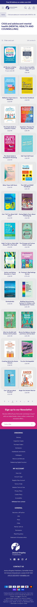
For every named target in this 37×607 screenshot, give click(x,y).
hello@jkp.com (24, 575)
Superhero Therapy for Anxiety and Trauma (27, 127)
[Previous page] (4, 401)
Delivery (18, 437)
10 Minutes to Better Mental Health (10, 67)
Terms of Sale (18, 484)
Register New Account (18, 480)
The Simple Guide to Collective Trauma (10, 127)
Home (3, 14)
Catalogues (18, 455)
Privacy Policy (18, 491)
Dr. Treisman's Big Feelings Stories (27, 273)
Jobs (18, 516)
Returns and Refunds (18, 458)
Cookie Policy (18, 494)
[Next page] (32, 401)
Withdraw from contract (18, 501)
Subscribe (7, 424)
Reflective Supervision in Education (10, 98)
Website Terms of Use (18, 487)
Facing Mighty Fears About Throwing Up (27, 215)
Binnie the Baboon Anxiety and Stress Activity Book (27, 333)
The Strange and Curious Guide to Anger (27, 244)
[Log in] (29, 8)
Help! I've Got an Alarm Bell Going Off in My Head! (9, 244)
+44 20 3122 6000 (13, 575)
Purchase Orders (18, 444)
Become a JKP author (18, 512)
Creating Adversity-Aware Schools (10, 362)
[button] (2, 7)
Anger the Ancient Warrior (27, 390)
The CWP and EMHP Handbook (27, 185)
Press (18, 519)
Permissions (18, 530)
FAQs (18, 523)
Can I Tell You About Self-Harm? (10, 215)
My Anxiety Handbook (27, 98)
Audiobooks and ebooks (18, 451)
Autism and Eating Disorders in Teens (10, 273)
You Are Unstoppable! (27, 361)
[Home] (11, 8)
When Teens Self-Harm (10, 185)
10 (28, 401)
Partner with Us (18, 526)
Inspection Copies (19, 441)
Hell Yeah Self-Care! (27, 156)
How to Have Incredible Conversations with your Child (27, 68)
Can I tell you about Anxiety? (10, 391)
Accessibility (18, 498)
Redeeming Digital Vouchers (18, 462)
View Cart (18, 473)
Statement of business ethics (18, 537)
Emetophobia (10, 301)
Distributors (18, 448)
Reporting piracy (18, 534)
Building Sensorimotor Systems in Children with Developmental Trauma (27, 303)
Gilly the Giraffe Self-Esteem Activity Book (10, 333)
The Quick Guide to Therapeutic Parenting (10, 156)
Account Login (18, 476)
